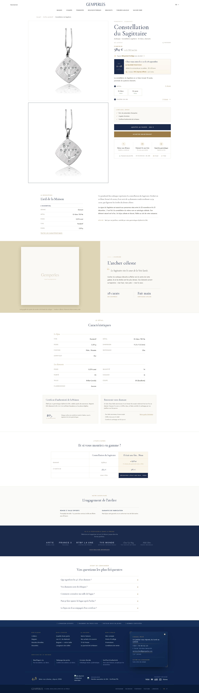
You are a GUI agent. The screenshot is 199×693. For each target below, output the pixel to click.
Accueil (38, 17)
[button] (99, 579)
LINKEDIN (155, 689)
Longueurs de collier (63, 645)
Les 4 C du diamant (63, 639)
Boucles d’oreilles (38, 642)
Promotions (109, 642)
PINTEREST (138, 689)
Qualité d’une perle (63, 636)
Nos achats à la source (89, 639)
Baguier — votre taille (64, 642)
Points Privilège (110, 639)
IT (166, 689)
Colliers (34, 636)
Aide (182, 5)
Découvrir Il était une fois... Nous (133, 475)
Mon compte (109, 636)
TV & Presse (85, 642)
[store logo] (95, 5)
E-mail (156, 156)
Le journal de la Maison (89, 645)
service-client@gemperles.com (142, 651)
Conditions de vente (112, 645)
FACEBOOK (128, 689)
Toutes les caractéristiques (51, 233)
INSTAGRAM (119, 689)
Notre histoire (86, 636)
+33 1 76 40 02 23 (140, 646)
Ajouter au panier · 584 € (142, 127)
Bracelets (35, 645)
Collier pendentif (48, 17)
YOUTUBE (147, 689)
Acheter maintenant (142, 134)
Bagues (34, 639)
